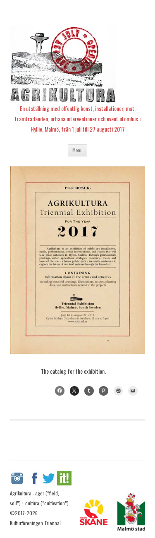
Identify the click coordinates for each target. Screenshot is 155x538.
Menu (77, 150)
